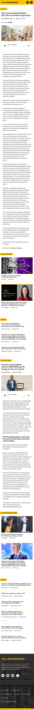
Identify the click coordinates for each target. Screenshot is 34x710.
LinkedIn (8, 22)
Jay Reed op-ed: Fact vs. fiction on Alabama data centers (11, 276)
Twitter (6, 22)
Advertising (4, 697)
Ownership (17, 694)
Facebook (11, 22)
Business (3, 9)
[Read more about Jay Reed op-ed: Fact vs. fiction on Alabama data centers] (17, 265)
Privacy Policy (5, 690)
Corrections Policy (15, 690)
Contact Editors (26, 694)
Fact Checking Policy (6, 694)
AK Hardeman (21, 166)
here (7, 244)
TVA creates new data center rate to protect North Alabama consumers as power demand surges (12, 325)
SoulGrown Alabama (16, 248)
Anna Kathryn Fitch (7, 18)
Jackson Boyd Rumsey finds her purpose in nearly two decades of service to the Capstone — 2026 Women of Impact (14, 304)
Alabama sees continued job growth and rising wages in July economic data (13, 348)
